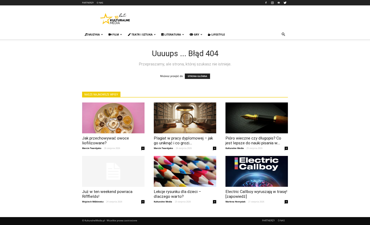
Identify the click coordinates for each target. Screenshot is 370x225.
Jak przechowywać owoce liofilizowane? (105, 140)
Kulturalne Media (234, 148)
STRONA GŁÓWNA (197, 76)
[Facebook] (266, 2)
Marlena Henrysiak (235, 201)
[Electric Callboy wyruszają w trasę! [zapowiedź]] (256, 171)
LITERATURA (172, 34)
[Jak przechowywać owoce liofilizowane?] (113, 117)
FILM (115, 34)
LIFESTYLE (218, 34)
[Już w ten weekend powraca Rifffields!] (113, 171)
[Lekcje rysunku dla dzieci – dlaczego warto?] (185, 171)
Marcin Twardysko (91, 148)
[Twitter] (285, 2)
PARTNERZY (88, 2)
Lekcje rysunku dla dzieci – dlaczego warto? (177, 194)
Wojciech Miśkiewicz (92, 201)
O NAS (100, 2)
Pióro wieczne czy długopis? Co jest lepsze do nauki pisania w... (253, 140)
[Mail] (279, 2)
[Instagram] (272, 2)
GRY (196, 34)
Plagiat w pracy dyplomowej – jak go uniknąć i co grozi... (183, 140)
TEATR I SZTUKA (142, 34)
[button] (283, 35)
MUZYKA (93, 34)
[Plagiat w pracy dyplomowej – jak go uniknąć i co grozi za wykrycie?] (185, 117)
